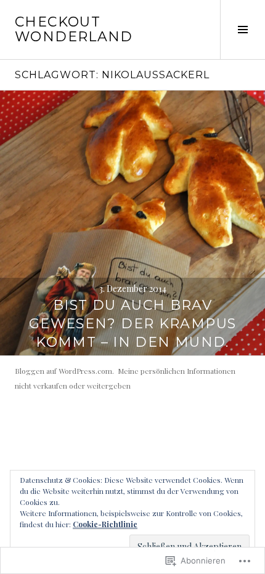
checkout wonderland (74, 29)
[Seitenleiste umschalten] (242, 29)
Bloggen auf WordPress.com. (64, 371)
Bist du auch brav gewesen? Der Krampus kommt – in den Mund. (133, 323)
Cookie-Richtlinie (105, 524)
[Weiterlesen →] (132, 223)
